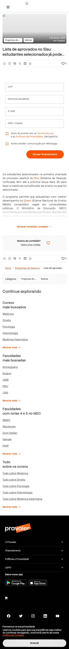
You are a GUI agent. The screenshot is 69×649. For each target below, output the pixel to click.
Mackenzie (9, 426)
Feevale (7, 439)
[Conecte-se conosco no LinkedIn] (45, 616)
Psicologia (9, 326)
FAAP (6, 445)
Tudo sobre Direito (14, 479)
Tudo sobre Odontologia (17, 492)
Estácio (7, 373)
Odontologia (10, 333)
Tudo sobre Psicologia (16, 486)
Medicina (8, 314)
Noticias (44, 279)
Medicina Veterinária (15, 339)
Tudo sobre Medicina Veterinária (22, 499)
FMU (5, 386)
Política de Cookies (13, 635)
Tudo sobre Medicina (15, 473)
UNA (5, 392)
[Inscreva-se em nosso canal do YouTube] (57, 616)
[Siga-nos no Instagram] (33, 616)
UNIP (6, 380)
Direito (7, 320)
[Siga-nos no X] (20, 616)
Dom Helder (10, 433)
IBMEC (6, 420)
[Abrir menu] (8, 7)
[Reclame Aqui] (18, 597)
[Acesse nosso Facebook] (8, 616)
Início (8, 268)
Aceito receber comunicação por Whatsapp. (34, 143)
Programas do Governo (27, 268)
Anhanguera (10, 367)
